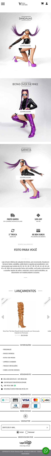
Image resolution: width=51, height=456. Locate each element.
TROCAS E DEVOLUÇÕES (9, 366)
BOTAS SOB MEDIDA (8, 357)
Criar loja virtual (25, 446)
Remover (31, 432)
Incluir (22, 432)
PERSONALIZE (6, 349)
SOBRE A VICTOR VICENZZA (10, 370)
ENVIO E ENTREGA (8, 353)
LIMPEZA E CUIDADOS (9, 362)
